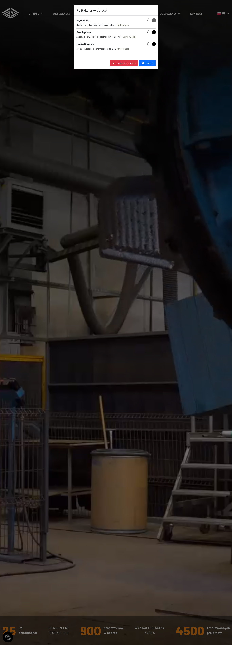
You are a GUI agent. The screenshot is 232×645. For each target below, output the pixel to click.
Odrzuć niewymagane (124, 62)
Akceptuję (147, 62)
